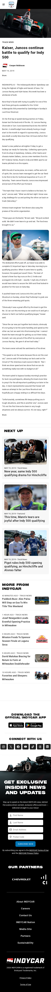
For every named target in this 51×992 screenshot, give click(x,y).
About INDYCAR (25, 901)
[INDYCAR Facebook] (18, 746)
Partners (25, 935)
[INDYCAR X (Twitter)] (11, 746)
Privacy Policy (25, 978)
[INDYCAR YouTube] (25, 746)
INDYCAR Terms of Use (39, 850)
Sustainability (25, 942)
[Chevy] (21, 879)
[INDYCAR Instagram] (3, 746)
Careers (25, 908)
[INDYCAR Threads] (40, 746)
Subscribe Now (25, 844)
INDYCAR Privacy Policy (29, 853)
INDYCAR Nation (25, 922)
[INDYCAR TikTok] (33, 746)
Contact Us (25, 915)
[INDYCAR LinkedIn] (47, 746)
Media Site (25, 929)
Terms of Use (25, 984)
